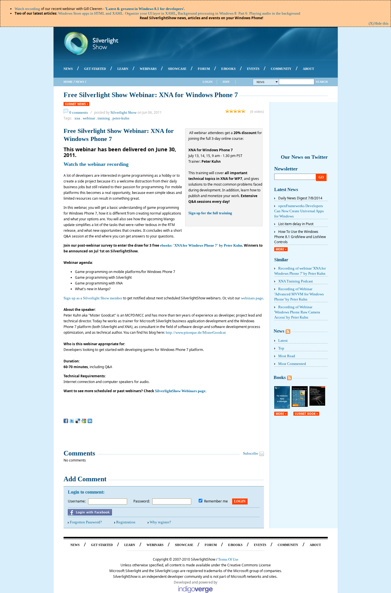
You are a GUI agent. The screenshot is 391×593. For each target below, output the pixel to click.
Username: (77, 501)
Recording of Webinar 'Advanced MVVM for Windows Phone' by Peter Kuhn (299, 294)
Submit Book (305, 414)
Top (281, 348)
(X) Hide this (378, 23)
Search (322, 81)
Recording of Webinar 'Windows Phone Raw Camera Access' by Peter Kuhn (297, 312)
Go (321, 177)
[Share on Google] (84, 421)
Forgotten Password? (86, 522)
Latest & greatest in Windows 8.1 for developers (144, 9)
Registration (125, 522)
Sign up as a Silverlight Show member (93, 298)
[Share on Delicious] (78, 421)
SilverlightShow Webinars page (180, 391)
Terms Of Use (228, 559)
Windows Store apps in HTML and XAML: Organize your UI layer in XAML (117, 13)
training (104, 118)
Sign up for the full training (210, 213)
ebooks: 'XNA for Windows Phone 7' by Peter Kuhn (201, 245)
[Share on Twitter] (72, 421)
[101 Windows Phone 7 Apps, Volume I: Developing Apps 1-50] (300, 405)
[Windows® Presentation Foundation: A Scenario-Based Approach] (317, 404)
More (280, 249)
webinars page (252, 298)
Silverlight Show (123, 112)
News (80, 81)
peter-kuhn (120, 118)
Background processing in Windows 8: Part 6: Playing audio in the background (239, 13)
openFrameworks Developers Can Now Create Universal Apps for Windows (299, 211)
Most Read (286, 356)
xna (77, 118)
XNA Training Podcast (295, 281)
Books (280, 377)
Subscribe (250, 453)
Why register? (160, 522)
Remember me (216, 501)
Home (68, 81)
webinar (89, 118)
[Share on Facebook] (66, 421)
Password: (141, 501)
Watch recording (27, 9)
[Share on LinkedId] (90, 421)
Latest (283, 340)
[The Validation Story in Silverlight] (282, 407)
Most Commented (292, 364)
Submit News (75, 104)
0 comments (78, 112)
